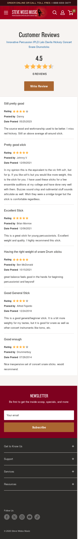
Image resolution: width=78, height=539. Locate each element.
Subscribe (39, 427)
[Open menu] (6, 12)
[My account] (63, 12)
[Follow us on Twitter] (14, 517)
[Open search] (55, 12)
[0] (70, 12)
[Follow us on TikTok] (37, 517)
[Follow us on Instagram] (22, 517)
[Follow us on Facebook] (7, 517)
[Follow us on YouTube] (29, 517)
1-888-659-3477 (61, 2)
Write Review (39, 86)
